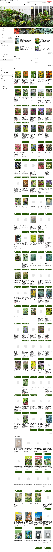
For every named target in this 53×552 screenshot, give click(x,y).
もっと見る (49, 53)
